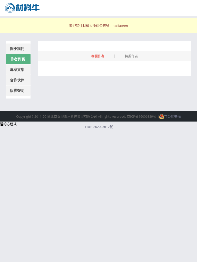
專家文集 (17, 69)
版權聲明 (17, 90)
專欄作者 (97, 56)
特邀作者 (131, 56)
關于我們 (17, 48)
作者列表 (18, 59)
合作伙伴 (17, 80)
